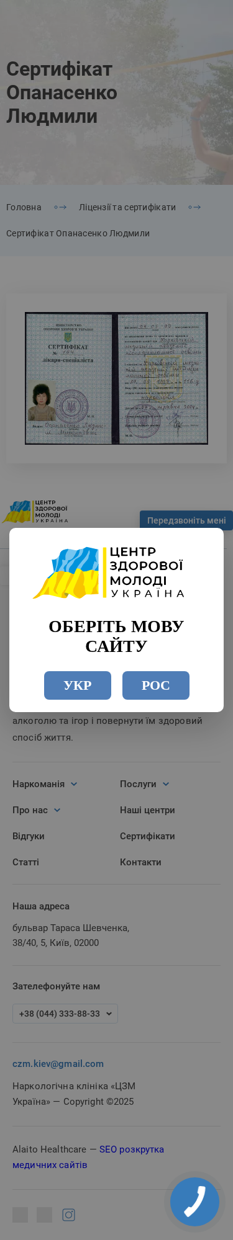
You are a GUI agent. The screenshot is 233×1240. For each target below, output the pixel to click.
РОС (156, 685)
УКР (77, 685)
